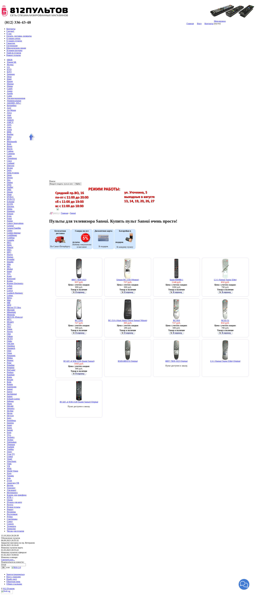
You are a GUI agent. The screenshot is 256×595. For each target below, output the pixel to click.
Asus (9, 127)
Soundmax (11, 420)
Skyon (9, 413)
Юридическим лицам (16, 48)
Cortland (10, 163)
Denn (9, 175)
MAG (9, 298)
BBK (9, 132)
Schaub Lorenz (13, 399)
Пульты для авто (14, 502)
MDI (9, 305)
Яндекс (10, 64)
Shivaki (10, 406)
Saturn (9, 396)
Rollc (9, 382)
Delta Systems (13, 173)
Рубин (10, 517)
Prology (10, 372)
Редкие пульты (13, 507)
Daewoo (10, 165)
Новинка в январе (9, 557)
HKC (9, 250)
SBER (9, 60)
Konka (10, 281)
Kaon (9, 276)
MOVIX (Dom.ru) (15, 317)
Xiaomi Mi (11, 62)
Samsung (11, 74)
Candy (10, 89)
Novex (10, 331)
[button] (244, 584)
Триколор (11, 529)
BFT (9, 139)
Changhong (12, 158)
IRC (9, 266)
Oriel (9, 351)
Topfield (10, 447)
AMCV (10, 122)
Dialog (10, 182)
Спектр (10, 524)
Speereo (10, 423)
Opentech (11, 348)
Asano (9, 91)
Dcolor (10, 168)
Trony (9, 452)
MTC (9, 319)
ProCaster (11, 370)
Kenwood (11, 278)
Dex (9, 180)
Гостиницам (11, 45)
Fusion (10, 221)
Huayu (10, 254)
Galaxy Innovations (15, 223)
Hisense (10, 84)
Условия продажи (14, 50)
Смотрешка (12, 519)
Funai (9, 218)
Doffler (10, 187)
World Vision (12, 471)
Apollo (10, 93)
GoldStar (11, 238)
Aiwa (9, 113)
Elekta (9, 209)
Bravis (9, 149)
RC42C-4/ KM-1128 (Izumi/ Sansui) (78, 361)
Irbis (9, 264)
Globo (9, 230)
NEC (9, 324)
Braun (9, 146)
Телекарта (11, 526)
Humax (10, 257)
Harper (10, 81)
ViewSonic (11, 461)
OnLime (10, 343)
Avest (9, 129)
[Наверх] (31, 137)
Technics (10, 437)
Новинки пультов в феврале (14, 552)
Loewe (10, 290)
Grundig (10, 240)
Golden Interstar (14, 233)
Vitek (9, 464)
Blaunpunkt (12, 141)
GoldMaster (12, 235)
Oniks (9, 341)
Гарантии (10, 43)
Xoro (9, 473)
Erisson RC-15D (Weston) (128, 280)
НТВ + (10, 497)
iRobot (10, 269)
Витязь (10, 485)
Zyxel (9, 480)
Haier (9, 79)
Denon (10, 177)
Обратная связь (13, 581)
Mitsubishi (11, 312)
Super (9, 425)
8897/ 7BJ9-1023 (79, 280)
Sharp (9, 403)
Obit (9, 334)
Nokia (9, 329)
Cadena (10, 151)
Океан (10, 500)
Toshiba (10, 449)
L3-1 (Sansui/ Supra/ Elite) (225, 280)
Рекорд (10, 509)
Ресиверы (11, 512)
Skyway (10, 416)
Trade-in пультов (13, 53)
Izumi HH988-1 (176, 280)
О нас (9, 33)
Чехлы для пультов (15, 531)
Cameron (11, 153)
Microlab (11, 310)
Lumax (10, 295)
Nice (9, 327)
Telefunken (11, 442)
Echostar (10, 202)
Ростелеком (12, 514)
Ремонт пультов (13, 55)
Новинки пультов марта (12, 548)
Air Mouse (11, 110)
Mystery (10, 322)
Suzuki (10, 430)
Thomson (11, 444)
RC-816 (176, 320)
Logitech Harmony (15, 293)
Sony (9, 418)
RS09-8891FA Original (128, 361)
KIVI (9, 72)
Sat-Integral (12, 394)
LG (8, 67)
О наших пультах (14, 41)
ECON (10, 204)
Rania (9, 377)
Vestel (9, 459)
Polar (9, 363)
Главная (190, 23)
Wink (9, 468)
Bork (9, 144)
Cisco (9, 161)
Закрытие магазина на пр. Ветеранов (18, 543)
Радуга (10, 504)
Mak (9, 300)
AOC (9, 125)
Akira (9, 117)
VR (8, 466)
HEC (9, 242)
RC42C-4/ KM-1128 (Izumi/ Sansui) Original (79, 402)
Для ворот (11, 490)
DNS (9, 185)
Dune (9, 194)
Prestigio (10, 367)
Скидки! (10, 31)
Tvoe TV (11, 454)
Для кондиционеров (16, 98)
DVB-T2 (11, 199)
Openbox (11, 346)
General (10, 226)
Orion (9, 353)
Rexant (10, 379)
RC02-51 (225, 320)
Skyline (10, 411)
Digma (10, 86)
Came (9, 96)
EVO (9, 69)
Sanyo (9, 391)
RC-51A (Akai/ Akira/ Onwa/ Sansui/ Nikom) (127, 320)
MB (8, 303)
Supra (9, 428)
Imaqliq (10, 262)
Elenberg (11, 211)
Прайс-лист (11, 579)
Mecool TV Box (14, 307)
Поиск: (52, 181)
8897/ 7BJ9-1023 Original (176, 361)
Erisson (10, 214)
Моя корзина (220, 21)
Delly (9, 170)
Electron (10, 206)
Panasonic (11, 355)
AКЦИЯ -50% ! (14, 103)
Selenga (10, 401)
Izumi (9, 271)
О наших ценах (13, 38)
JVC (9, 274)
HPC (9, 252)
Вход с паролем (13, 577)
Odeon (10, 336)
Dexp (9, 76)
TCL (9, 435)
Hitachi (10, 247)
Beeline (10, 134)
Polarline (10, 365)
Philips (10, 358)
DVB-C (10, 197)
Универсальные (14, 101)
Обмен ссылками (14, 584)
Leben (9, 286)
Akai (9, 115)
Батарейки (11, 105)
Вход (199, 23)
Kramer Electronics (15, 283)
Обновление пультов (10, 538)
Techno (10, 440)
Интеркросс (12, 492)
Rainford (10, 375)
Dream (10, 192)
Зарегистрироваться (15, 574)
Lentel (9, 288)
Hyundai (10, 259)
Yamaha (10, 476)
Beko (9, 137)
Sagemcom (11, 387)
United (10, 456)
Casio (9, 156)
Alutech (10, 120)
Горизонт (11, 488)
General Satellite (14, 228)
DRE (9, 189)
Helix (9, 245)
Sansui (10, 389)
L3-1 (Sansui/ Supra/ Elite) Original (225, 361)
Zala (9, 478)
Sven (9, 432)
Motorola (11, 315)
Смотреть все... (8, 560)
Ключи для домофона (16, 495)
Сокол (10, 521)
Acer (9, 108)
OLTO (10, 339)
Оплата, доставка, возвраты (19, 36)
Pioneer (10, 360)
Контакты (209, 23)
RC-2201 (79, 320)
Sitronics (10, 408)
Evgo (9, 216)
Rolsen (10, 384)
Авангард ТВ (13, 483)
